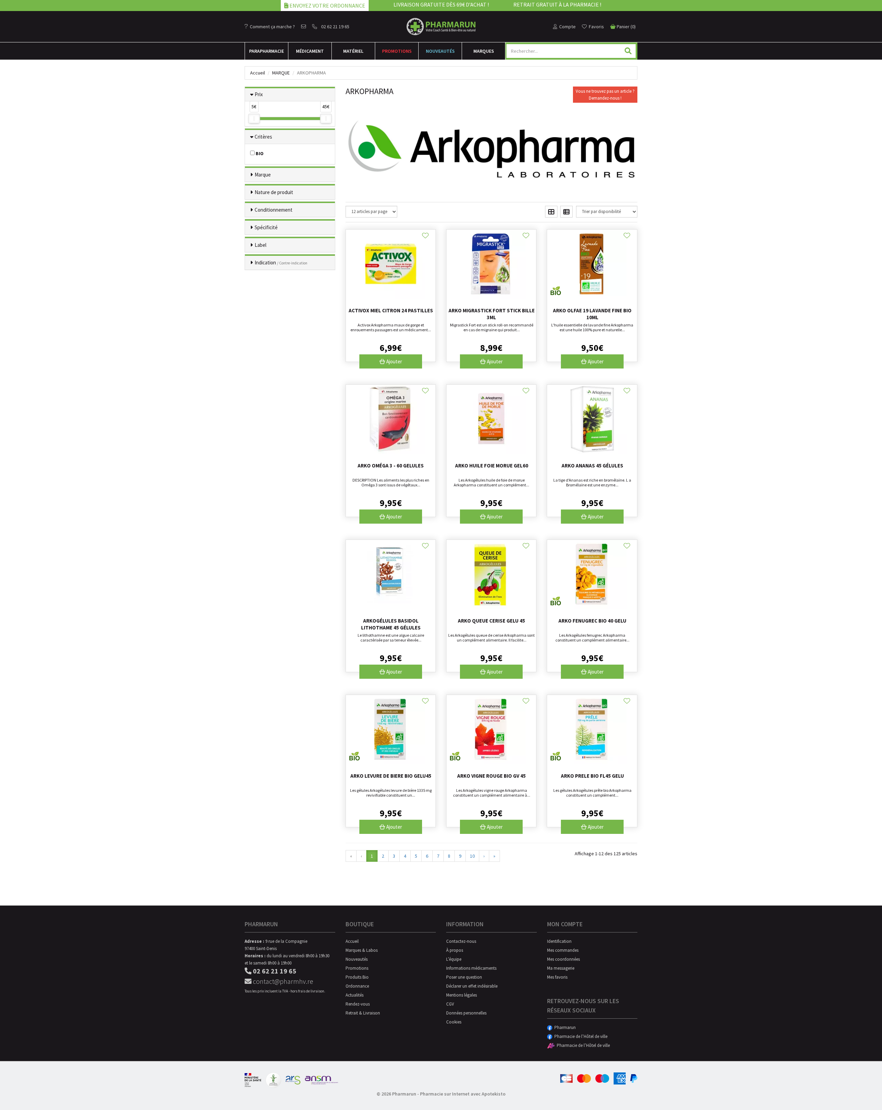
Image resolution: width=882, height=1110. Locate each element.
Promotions (397, 51)
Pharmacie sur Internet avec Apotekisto (462, 1094)
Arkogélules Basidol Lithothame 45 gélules (391, 624)
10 (472, 856)
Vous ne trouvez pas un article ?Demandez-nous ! (605, 94)
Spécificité (266, 227)
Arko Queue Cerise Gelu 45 (491, 620)
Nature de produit (274, 192)
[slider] (254, 118)
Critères (263, 136)
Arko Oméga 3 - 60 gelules (391, 465)
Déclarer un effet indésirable (472, 986)
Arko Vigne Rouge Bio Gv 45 (491, 776)
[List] (566, 212)
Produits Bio (357, 977)
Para (266, 51)
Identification (559, 941)
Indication (281, 262)
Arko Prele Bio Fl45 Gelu (592, 776)
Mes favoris (557, 977)
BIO (259, 153)
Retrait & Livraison (363, 1013)
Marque (281, 73)
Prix (259, 94)
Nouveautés (440, 51)
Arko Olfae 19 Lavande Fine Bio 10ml (592, 314)
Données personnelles (466, 1013)
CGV (450, 1004)
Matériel (353, 51)
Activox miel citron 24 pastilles (391, 310)
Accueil (257, 73)
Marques (483, 51)
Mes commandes (562, 950)
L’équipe (453, 959)
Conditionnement (274, 209)
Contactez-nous (461, 941)
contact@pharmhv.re (282, 981)
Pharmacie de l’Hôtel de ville (579, 1036)
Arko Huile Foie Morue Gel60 (491, 465)
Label (260, 245)
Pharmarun (564, 1027)
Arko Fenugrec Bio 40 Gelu (592, 620)
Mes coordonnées (563, 959)
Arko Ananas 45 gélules (592, 465)
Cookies (453, 1022)
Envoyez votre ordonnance (326, 5)
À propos (454, 950)
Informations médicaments (471, 968)
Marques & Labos (362, 950)
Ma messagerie (560, 968)
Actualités (354, 995)
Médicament (310, 51)
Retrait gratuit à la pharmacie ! (557, 4)
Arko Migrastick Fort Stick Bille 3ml (492, 314)
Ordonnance (357, 986)
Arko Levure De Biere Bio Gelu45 (390, 776)
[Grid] (551, 212)
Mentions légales (461, 995)
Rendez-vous (358, 1004)
